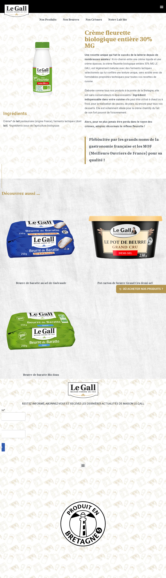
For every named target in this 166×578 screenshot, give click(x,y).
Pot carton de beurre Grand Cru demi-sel (125, 283)
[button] (161, 6)
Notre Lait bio (117, 19)
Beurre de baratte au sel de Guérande (41, 283)
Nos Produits (47, 19)
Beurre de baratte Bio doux (41, 375)
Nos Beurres (71, 19)
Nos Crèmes (94, 19)
